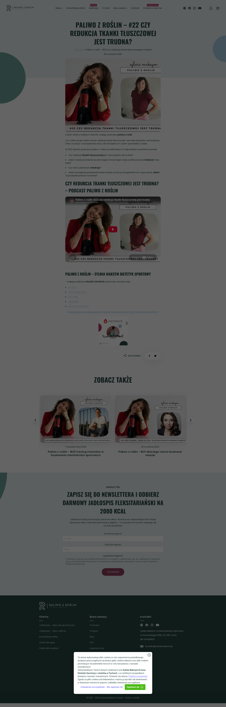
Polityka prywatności (138, 676)
